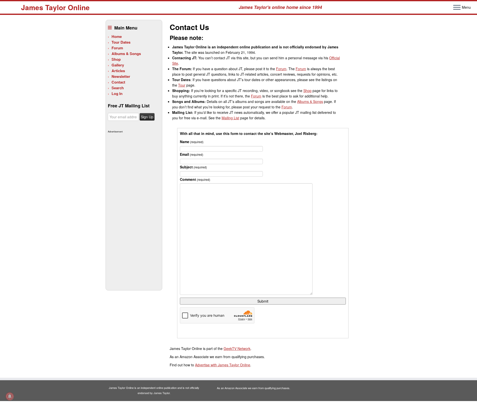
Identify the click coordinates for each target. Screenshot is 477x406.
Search (118, 88)
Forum (117, 48)
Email (191, 154)
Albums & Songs (126, 53)
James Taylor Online (55, 7)
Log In (117, 93)
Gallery (118, 65)
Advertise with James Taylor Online (222, 364)
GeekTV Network (237, 348)
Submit (262, 301)
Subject (193, 166)
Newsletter (121, 76)
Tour (181, 85)
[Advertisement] (133, 208)
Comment (195, 179)
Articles (118, 70)
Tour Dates (121, 42)
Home (117, 36)
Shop (116, 59)
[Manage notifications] (10, 396)
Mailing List (230, 117)
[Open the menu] (457, 7)
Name (191, 141)
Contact (118, 82)
